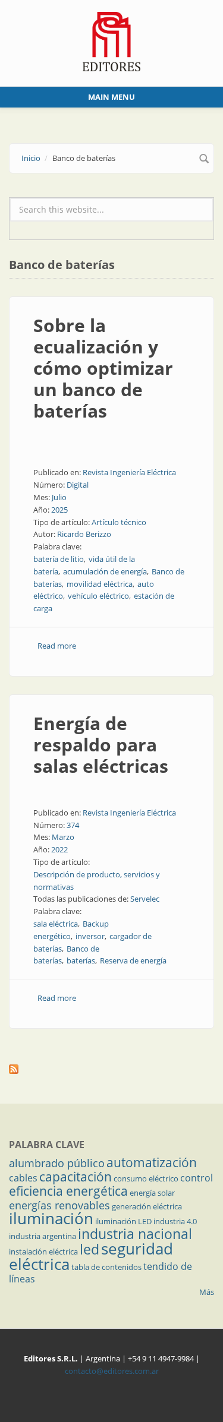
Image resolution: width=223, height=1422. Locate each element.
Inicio (30, 158)
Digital (78, 484)
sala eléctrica (55, 923)
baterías (81, 960)
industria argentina (42, 1236)
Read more (56, 645)
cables (23, 1177)
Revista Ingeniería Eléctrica (129, 472)
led (89, 1249)
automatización (151, 1162)
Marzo (63, 837)
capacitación (75, 1176)
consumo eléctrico (146, 1178)
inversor (90, 936)
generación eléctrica (147, 1206)
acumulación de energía (105, 571)
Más (206, 1292)
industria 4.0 (175, 1221)
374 (73, 825)
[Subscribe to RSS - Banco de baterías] (111, 1069)
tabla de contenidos (106, 1267)
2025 (59, 509)
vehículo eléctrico (98, 595)
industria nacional (135, 1233)
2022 (59, 849)
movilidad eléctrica (100, 584)
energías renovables (59, 1205)
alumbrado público (57, 1163)
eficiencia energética (68, 1191)
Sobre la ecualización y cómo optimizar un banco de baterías (103, 368)
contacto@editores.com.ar (112, 1371)
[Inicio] (111, 40)
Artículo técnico (119, 522)
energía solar (152, 1192)
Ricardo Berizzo (84, 534)
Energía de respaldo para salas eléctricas (100, 744)
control (196, 1177)
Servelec (144, 898)
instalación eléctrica (43, 1251)
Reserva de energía (133, 960)
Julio (59, 497)
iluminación (51, 1218)
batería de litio (58, 559)
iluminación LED (123, 1221)
